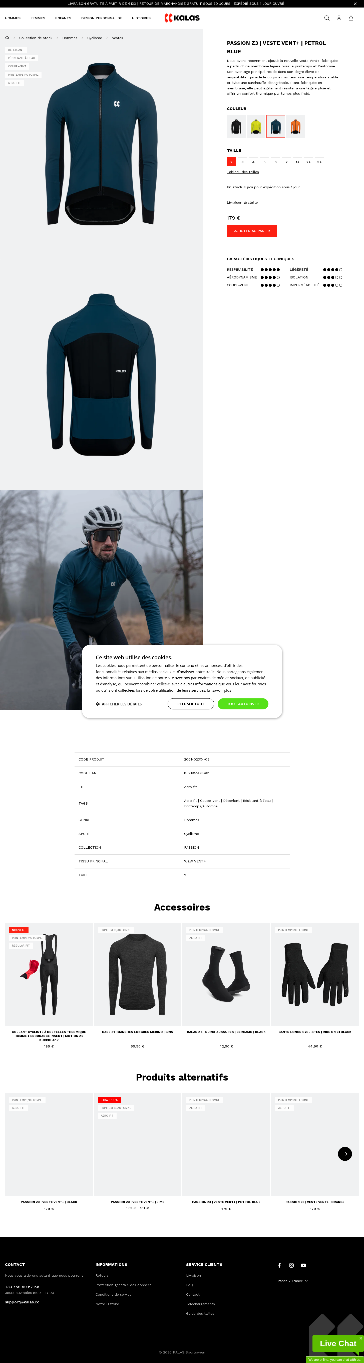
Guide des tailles (200, 1313)
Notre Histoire (107, 1304)
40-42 (203, 1015)
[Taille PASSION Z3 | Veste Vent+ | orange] (295, 126)
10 (314, 1015)
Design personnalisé (101, 18)
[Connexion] (339, 18)
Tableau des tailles (243, 172)
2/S (12, 1010)
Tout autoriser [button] (243, 703)
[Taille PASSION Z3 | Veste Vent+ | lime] (256, 126)
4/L (30, 1010)
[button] (119, 704)
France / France (289, 1281)
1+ (66, 1180)
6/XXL (50, 1010)
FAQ (189, 1285)
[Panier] (351, 18)
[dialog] (182, 681)
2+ (12, 1189)
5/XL (39, 1010)
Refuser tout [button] (190, 703)
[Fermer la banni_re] (355, 4)
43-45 (216, 1015)
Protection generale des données (124, 1285)
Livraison (193, 1275)
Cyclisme (94, 38)
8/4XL (13, 1019)
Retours (102, 1275)
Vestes (117, 38)
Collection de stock (35, 38)
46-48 (229, 1015)
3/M (21, 1010)
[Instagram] (291, 1265)
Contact (193, 1294)
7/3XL (62, 1010)
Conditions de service (114, 1294)
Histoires (141, 18)
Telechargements (200, 1304)
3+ (21, 1189)
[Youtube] (303, 1265)
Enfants (63, 18)
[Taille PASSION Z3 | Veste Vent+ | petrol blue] (275, 126)
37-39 (191, 1015)
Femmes (38, 18)
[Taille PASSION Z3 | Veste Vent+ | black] (236, 126)
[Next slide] (345, 1154)
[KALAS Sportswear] (182, 18)
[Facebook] (279, 1265)
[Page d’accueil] (7, 38)
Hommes (13, 18)
